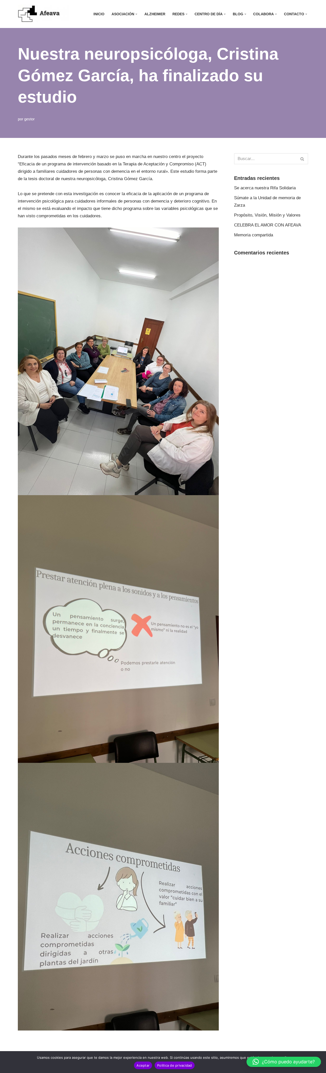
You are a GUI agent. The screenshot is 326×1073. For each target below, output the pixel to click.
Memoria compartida (253, 235)
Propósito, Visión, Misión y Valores (267, 215)
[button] (136, 14)
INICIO (98, 14)
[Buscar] (302, 158)
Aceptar (143, 1065)
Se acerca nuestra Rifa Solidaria (265, 187)
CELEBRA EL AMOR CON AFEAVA (267, 225)
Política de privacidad (174, 1065)
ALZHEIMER (154, 14)
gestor (29, 119)
